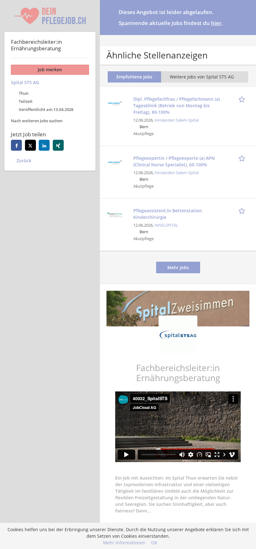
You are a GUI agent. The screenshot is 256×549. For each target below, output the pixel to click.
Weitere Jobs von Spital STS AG (202, 77)
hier (216, 23)
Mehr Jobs (178, 267)
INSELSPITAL (166, 225)
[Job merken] (243, 98)
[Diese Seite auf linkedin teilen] (44, 145)
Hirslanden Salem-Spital (177, 120)
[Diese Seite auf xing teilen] (58, 145)
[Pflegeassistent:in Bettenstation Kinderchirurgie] (114, 214)
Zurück (24, 161)
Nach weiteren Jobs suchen (36, 120)
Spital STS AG (25, 82)
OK (154, 543)
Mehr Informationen (124, 543)
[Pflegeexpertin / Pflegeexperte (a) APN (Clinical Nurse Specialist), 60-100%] (114, 161)
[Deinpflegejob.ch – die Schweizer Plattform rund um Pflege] (50, 16)
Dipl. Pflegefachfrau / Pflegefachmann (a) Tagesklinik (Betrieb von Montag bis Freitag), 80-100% (176, 105)
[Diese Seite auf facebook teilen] (16, 145)
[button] (246, 17)
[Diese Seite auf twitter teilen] (30, 145)
